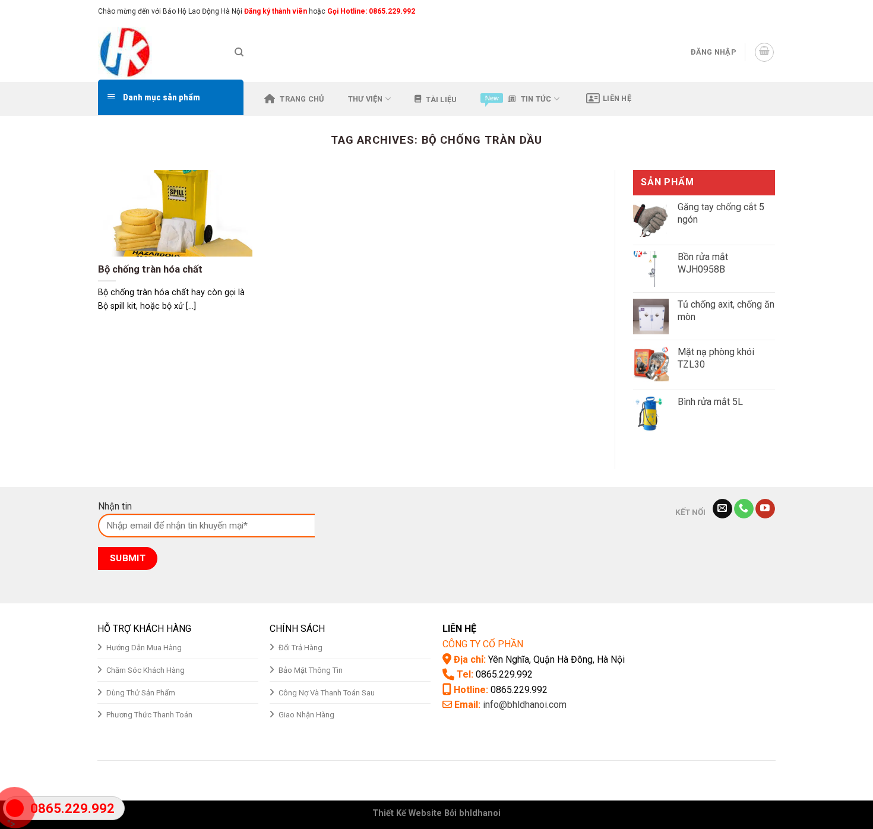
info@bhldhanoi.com (525, 704)
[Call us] (744, 509)
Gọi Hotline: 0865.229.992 (371, 11)
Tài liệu (441, 99)
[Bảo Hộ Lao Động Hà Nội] (157, 52)
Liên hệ (617, 98)
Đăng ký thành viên (274, 11)
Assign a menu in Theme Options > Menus (651, 11)
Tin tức (536, 98)
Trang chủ (302, 98)
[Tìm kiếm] (239, 52)
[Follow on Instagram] (746, 11)
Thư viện (365, 98)
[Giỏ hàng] (764, 52)
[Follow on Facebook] (735, 11)
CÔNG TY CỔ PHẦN (482, 644)
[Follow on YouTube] (765, 509)
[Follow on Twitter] (757, 11)
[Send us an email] (769, 11)
